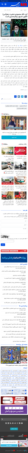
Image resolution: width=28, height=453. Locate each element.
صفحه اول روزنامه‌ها (21, 345)
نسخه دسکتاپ (14, 429)
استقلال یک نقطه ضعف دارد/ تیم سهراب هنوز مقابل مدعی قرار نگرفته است (14, 320)
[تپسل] (2, 114)
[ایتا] (6, 423)
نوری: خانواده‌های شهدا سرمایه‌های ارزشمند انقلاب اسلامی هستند (14, 294)
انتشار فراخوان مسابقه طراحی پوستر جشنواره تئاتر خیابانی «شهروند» (14, 283)
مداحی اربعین (15, 375)
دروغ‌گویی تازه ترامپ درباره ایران (19, 275)
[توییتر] (15, 423)
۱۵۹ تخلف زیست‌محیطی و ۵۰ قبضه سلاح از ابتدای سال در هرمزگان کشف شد (14, 290)
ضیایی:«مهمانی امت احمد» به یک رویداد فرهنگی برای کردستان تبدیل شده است (15, 267)
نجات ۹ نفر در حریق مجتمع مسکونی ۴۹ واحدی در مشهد (15, 331)
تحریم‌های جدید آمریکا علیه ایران (19, 341)
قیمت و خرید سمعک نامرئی (20, 385)
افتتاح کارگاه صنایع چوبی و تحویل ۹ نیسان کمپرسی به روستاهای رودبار (15, 279)
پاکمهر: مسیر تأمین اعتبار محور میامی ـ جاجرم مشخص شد (14, 287)
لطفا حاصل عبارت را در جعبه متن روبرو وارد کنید (17, 238)
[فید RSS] (11, 423)
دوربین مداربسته (5, 375)
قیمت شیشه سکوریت (6, 371)
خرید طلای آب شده (18, 373)
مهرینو (10, 385)
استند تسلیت (23, 375)
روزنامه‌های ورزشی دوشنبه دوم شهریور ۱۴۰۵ (16, 365)
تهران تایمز (4, 385)
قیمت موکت (9, 373)
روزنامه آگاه (14, 387)
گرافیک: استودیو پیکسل (9, 450)
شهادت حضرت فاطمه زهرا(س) (12, 106)
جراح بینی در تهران (22, 371)
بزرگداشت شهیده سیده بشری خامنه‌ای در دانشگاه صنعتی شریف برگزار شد (14, 309)
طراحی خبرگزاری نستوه (20, 450)
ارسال (3, 244)
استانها (25, 10)
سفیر (25, 373)
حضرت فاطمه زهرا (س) (21, 108)
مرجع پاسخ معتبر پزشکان (20, 378)
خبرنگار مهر (20, 45)
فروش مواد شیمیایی (7, 378)
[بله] (20, 423)
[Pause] (3, 129)
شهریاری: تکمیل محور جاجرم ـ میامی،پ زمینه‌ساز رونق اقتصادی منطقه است (15, 299)
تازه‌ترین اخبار (23, 264)
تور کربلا (3, 373)
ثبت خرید (14, 137)
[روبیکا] (13, 423)
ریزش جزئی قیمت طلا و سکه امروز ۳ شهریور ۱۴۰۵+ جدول (14, 324)
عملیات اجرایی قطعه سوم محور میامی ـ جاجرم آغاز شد (15, 302)
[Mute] (5, 129)
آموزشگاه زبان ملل (5, 382)
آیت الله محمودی (23, 106)
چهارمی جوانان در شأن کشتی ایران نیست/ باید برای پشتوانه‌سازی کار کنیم (15, 313)
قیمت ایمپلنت (23, 380)
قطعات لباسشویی (15, 380)
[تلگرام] (22, 423)
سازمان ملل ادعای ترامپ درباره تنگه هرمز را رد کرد (16, 334)
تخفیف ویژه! (9, 445)
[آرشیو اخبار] (8, 423)
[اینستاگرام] (17, 423)
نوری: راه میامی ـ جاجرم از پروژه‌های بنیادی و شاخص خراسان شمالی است (14, 271)
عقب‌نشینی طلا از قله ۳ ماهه (20, 317)
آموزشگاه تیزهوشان (5, 380)
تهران (21, 10)
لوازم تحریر (15, 371)
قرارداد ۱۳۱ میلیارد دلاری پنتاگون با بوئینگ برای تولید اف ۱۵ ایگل (14, 327)
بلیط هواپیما (24, 382)
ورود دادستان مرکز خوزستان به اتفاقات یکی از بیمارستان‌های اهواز (14, 337)
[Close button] (27, 439)
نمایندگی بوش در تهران (15, 382)
